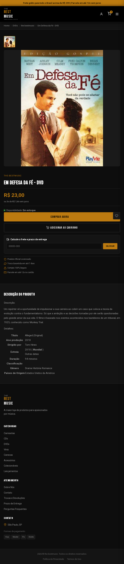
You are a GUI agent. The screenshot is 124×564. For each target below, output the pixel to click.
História (37, 368)
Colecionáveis (11, 465)
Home (7, 25)
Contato (8, 492)
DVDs (15, 25)
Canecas (8, 455)
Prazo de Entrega (13, 503)
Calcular (110, 246)
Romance (47, 368)
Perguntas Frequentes (15, 509)
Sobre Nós (9, 487)
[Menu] (117, 14)
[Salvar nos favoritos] (116, 215)
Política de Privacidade (53, 559)
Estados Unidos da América (40, 373)
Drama (28, 368)
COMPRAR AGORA (60, 217)
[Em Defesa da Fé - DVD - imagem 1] (9, 41)
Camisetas (9, 433)
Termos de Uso (74, 559)
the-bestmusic (27, 25)
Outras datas (32, 354)
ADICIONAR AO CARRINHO (64, 227)
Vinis (6, 449)
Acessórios (9, 460)
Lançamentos (11, 471)
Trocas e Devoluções (14, 498)
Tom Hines (31, 344)
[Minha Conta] (101, 14)
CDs (6, 438)
